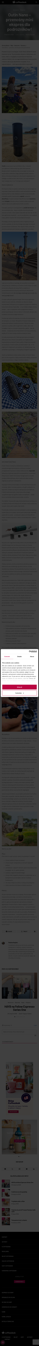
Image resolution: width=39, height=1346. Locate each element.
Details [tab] (19, 656)
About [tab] (32, 656)
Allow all (19, 687)
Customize (18, 693)
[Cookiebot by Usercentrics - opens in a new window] (29, 651)
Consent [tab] (7, 656)
